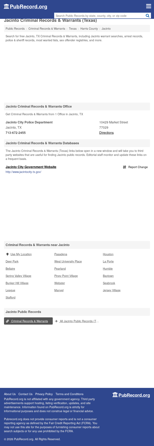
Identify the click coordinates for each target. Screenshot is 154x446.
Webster (59, 283)
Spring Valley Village (18, 276)
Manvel (59, 290)
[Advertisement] (77, 72)
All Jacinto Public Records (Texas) (80, 321)
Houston (108, 254)
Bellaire (10, 268)
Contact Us (25, 394)
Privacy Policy (44, 394)
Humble (108, 268)
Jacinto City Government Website (31, 166)
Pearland (60, 268)
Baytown (108, 276)
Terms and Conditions (69, 394)
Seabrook (109, 283)
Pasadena (60, 254)
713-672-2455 (16, 132)
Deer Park (12, 261)
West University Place (68, 261)
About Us (10, 394)
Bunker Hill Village (17, 283)
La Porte (108, 261)
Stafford (10, 297)
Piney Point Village (66, 276)
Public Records (15, 28)
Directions (106, 132)
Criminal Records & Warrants (29, 321)
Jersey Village (112, 290)
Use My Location (21, 254)
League (10, 290)
